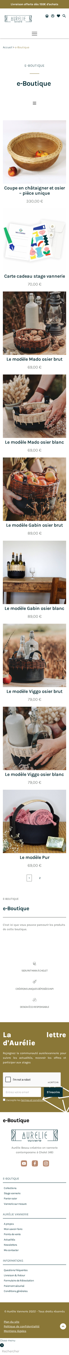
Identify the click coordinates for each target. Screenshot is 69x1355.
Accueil (7, 47)
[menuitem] (10, 1188)
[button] (34, 33)
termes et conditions (33, 1100)
